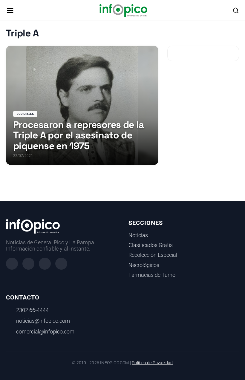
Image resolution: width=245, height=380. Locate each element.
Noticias (138, 235)
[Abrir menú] (10, 10)
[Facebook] (12, 264)
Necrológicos (143, 265)
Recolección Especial (152, 255)
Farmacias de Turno (151, 275)
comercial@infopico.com (45, 332)
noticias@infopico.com (43, 321)
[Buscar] (235, 10)
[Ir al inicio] (123, 10)
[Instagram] (28, 264)
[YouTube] (61, 264)
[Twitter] (45, 264)
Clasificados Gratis (150, 245)
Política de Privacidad (152, 362)
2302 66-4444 (32, 310)
